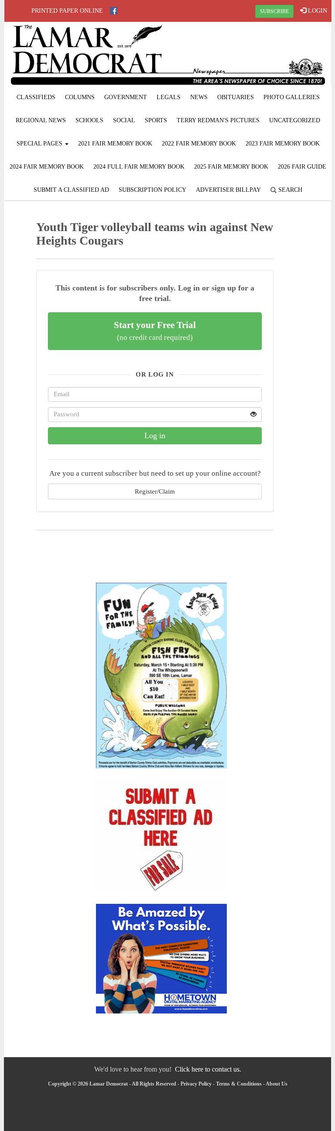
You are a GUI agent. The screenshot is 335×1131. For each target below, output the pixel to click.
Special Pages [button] (40, 143)
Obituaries (235, 97)
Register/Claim (155, 491)
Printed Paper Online (67, 10)
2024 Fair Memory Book (47, 166)
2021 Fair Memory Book (115, 143)
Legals (169, 97)
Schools (89, 120)
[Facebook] (113, 10)
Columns (80, 97)
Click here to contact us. (208, 1069)
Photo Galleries (291, 97)
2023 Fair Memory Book (283, 143)
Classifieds (36, 97)
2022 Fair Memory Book (199, 143)
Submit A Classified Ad (71, 190)
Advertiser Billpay (228, 190)
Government (125, 97)
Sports (156, 120)
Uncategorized (294, 120)
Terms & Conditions (239, 1084)
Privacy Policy (196, 1084)
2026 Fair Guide (302, 166)
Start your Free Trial (155, 331)
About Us (276, 1084)
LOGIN (316, 10)
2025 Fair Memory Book (231, 166)
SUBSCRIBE (274, 11)
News (199, 97)
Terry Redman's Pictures (218, 120)
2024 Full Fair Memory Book (139, 166)
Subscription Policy (152, 190)
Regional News (41, 120)
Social (124, 120)
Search (289, 190)
